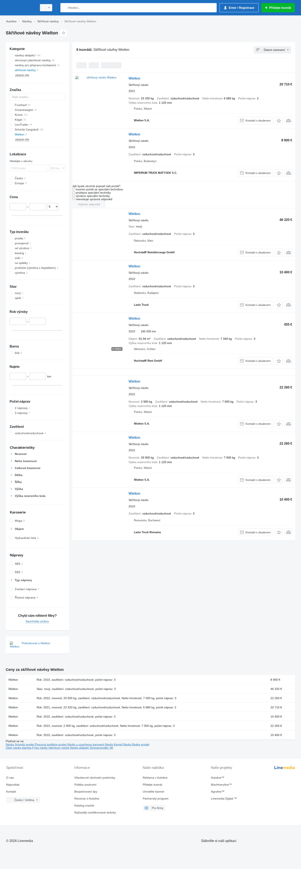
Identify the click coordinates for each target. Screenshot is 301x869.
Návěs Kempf (114, 744)
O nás (10, 777)
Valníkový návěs (59, 747)
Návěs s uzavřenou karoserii (86, 744)
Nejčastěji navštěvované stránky (95, 812)
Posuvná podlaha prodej (51, 744)
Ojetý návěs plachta (19, 747)
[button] (279, 120)
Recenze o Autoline (86, 798)
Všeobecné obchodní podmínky (94, 777)
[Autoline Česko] (20, 7)
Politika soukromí (85, 784)
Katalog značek (84, 805)
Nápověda (12, 784)
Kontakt (11, 791)
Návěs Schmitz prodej (20, 744)
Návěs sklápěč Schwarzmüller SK (91, 747)
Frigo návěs (40, 747)
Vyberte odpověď (89, 204)
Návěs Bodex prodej (136, 744)
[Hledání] (64, 7)
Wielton (134, 78)
